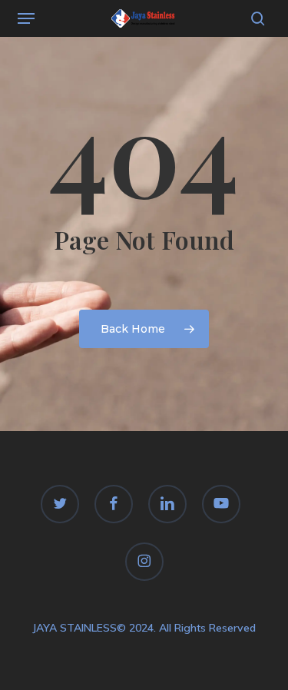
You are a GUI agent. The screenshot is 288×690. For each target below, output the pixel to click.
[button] (26, 18)
